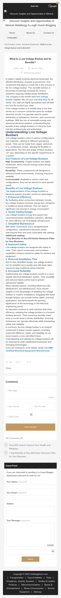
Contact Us (49, 33)
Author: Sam (19, 68)
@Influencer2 (29, 288)
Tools (49, 577)
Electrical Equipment (30, 44)
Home (12, 33)
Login (54, 6)
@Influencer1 (12, 288)
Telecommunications (31, 585)
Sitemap (37, 592)
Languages (12, 37)
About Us (30, 33)
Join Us (34, 6)
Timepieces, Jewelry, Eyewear (20, 581)
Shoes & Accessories (34, 588)
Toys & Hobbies (35, 577)
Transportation (17, 577)
